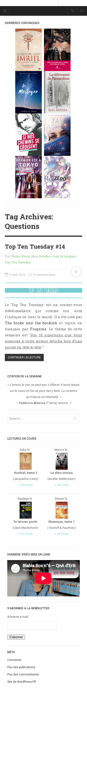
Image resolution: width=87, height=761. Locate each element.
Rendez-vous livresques (57, 256)
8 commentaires (43, 275)
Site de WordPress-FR (21, 681)
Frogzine (38, 328)
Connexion (14, 660)
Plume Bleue (20, 256)
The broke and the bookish (31, 322)
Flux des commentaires (23, 674)
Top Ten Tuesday (18, 262)
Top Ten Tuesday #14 (35, 246)
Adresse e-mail (17, 616)
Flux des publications (21, 667)
